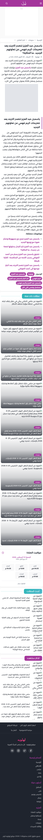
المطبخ (38, 787)
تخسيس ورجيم (36, 794)
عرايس (39, 769)
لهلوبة (30, 274)
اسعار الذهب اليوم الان (28, 725)
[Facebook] (31, 750)
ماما (39, 773)
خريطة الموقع (12, 725)
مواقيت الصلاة (36, 812)
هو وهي (38, 766)
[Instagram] (18, 750)
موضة (39, 802)
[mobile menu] (41, 3)
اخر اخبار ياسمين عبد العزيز (19, 279)
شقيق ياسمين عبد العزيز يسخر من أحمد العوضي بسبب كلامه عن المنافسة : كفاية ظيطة (21, 257)
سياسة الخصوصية (25, 730)
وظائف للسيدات (35, 826)
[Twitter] (24, 750)
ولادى (39, 777)
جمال (39, 798)
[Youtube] (12, 750)
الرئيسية (38, 762)
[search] (6, 3)
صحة (39, 819)
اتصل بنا (14, 730)
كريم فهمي (36, 279)
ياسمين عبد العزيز (23, 68)
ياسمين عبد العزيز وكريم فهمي (29, 283)
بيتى (39, 791)
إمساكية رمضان (35, 816)
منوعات (38, 823)
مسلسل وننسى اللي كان (31, 287)
